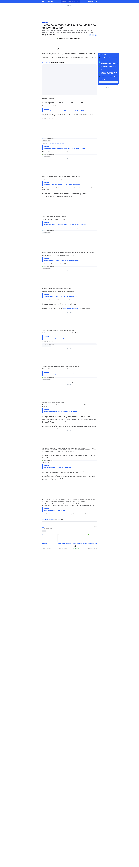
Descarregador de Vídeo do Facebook (57, 143)
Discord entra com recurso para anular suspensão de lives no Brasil (62, 184)
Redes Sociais (45, 22)
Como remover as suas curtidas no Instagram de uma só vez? (60, 296)
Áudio (69, 531)
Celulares (58, 531)
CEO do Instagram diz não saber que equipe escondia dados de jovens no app (64, 148)
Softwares (48, 531)
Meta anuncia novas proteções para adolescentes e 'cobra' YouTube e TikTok (64, 111)
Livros (62, 531)
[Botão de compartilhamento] (90, 35)
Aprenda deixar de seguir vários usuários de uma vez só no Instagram (63, 374)
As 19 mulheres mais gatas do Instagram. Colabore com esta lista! (61, 338)
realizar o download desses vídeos (71, 308)
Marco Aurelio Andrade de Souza (49, 34)
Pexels (58, 49)
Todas (44, 531)
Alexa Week (53, 531)
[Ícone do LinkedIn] (96, 1)
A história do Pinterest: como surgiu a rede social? (57, 467)
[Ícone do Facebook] (88, 1)
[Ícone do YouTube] (92, 1)
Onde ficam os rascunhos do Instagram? (55, 510)
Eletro (66, 531)
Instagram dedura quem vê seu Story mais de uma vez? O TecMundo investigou (65, 224)
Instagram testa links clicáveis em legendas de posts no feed (60, 411)
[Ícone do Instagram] (90, 1)
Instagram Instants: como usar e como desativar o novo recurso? (61, 260)
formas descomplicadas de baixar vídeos (81, 97)
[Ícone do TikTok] (94, 1)
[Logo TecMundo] (49, 1)
